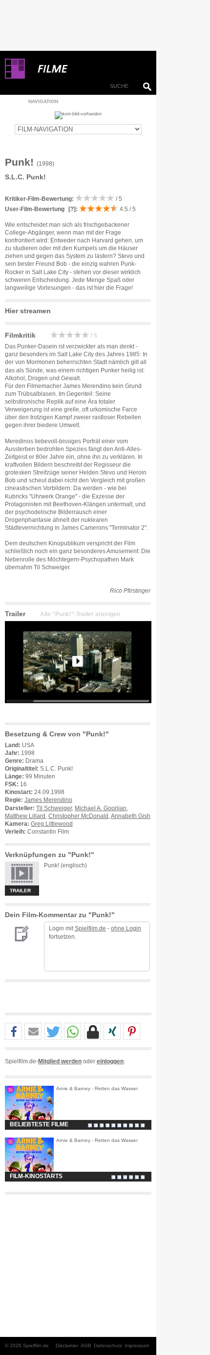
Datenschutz (108, 1345)
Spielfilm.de (90, 928)
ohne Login (126, 928)
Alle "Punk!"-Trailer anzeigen (80, 614)
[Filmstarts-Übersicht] (88, 69)
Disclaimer (67, 1345)
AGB (86, 1345)
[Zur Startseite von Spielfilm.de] (15, 77)
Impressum (137, 1345)
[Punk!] (78, 711)
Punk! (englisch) (65, 865)
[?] (71, 209)
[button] (13, 1031)
